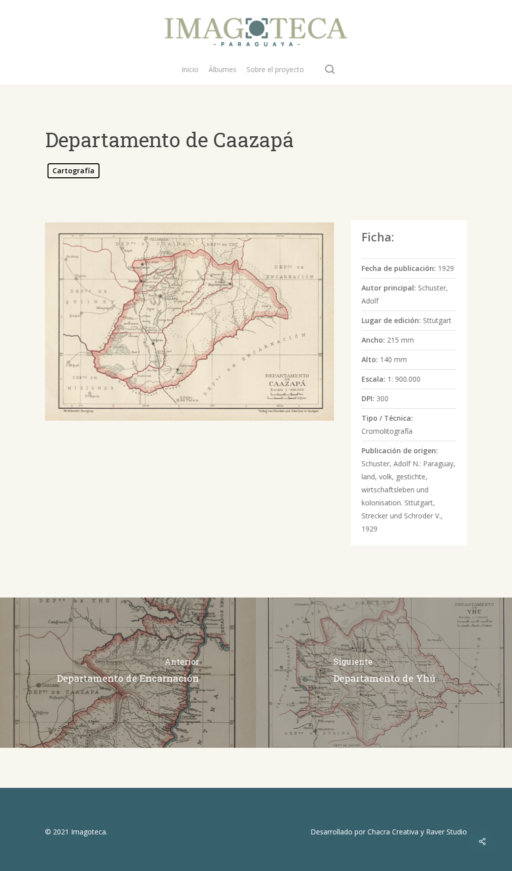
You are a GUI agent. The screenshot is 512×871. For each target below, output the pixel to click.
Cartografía (73, 170)
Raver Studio (446, 831)
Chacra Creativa (393, 831)
